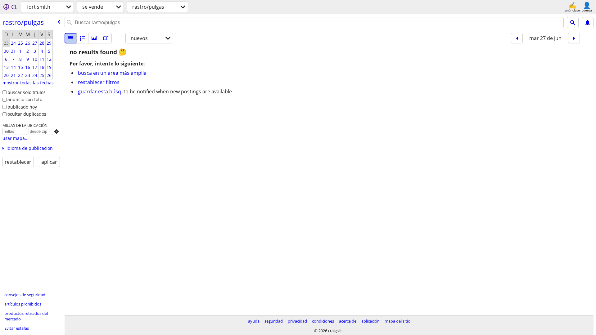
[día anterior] (517, 38)
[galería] (94, 38)
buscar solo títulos (26, 92)
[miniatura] (82, 38)
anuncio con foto (24, 99)
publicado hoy (22, 107)
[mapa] (106, 38)
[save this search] (588, 22)
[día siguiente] (574, 38)
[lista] (70, 38)
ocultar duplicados (26, 114)
